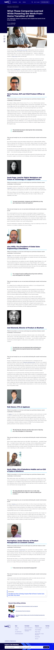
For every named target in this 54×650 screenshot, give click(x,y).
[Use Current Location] (30, 647)
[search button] (32, 2)
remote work (14, 56)
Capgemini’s (9, 188)
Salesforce (14, 504)
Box (12, 106)
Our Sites (47, 627)
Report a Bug (37, 631)
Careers (16, 629)
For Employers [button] (44, 2)
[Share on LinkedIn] (4, 41)
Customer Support (38, 627)
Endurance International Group (29, 362)
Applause (10, 414)
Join (35, 2)
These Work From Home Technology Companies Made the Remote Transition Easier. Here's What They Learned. (26, 594)
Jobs (20, 2)
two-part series (17, 69)
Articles (24, 2)
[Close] (53, 644)
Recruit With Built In (28, 627)
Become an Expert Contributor (28, 630)
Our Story (17, 627)
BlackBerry (9, 255)
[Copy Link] (4, 39)
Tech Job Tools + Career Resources (39, 634)
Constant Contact (22, 549)
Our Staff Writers (18, 631)
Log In (38, 2)
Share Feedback (38, 629)
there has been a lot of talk (22, 50)
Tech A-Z (36, 638)
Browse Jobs (37, 636)
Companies (14, 2)
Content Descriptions (19, 633)
